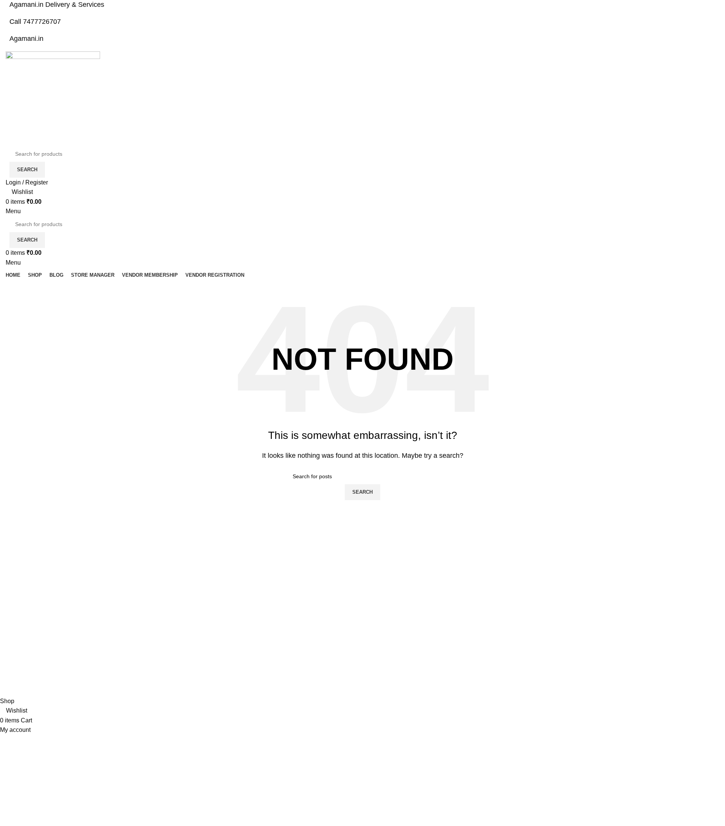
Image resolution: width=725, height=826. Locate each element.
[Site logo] (53, 98)
